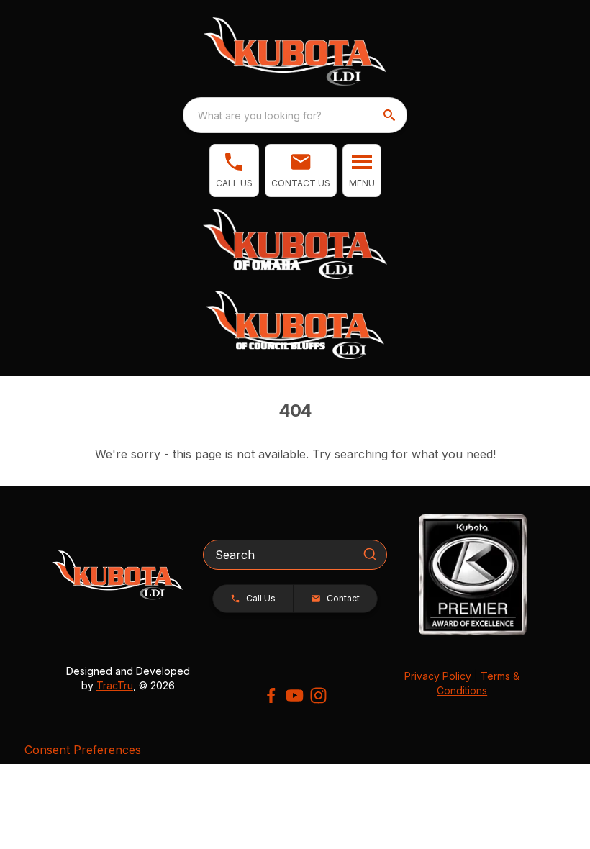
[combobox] (295, 115)
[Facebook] (271, 695)
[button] (234, 170)
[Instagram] (318, 695)
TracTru (114, 685)
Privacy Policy (437, 676)
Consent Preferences (82, 750)
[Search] (370, 554)
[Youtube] (295, 695)
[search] (391, 115)
